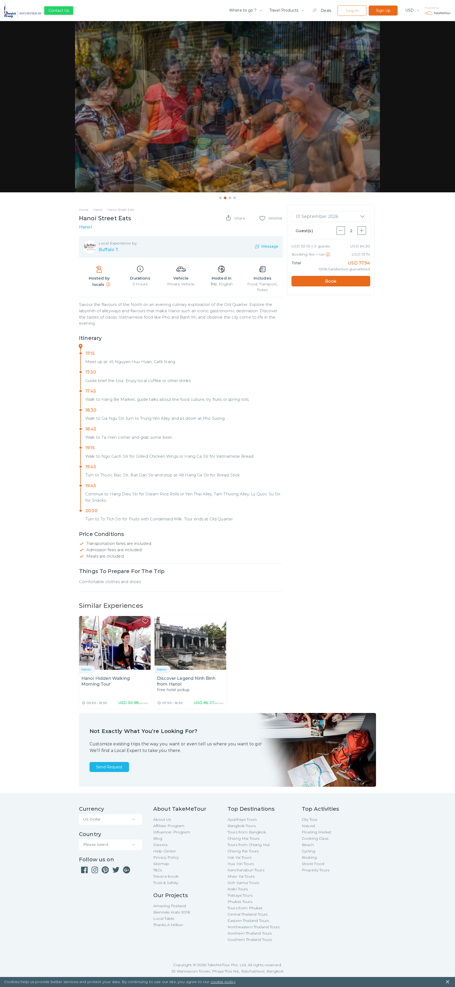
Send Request (109, 767)
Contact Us (58, 10)
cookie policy (223, 981)
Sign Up (383, 10)
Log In (352, 10)
